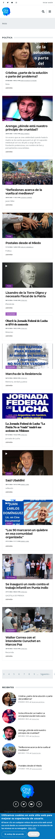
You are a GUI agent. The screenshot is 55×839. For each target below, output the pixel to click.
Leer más (9, 88)
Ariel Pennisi (24, 134)
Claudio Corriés (26, 197)
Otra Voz (23, 300)
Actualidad (11, 314)
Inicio (4, 23)
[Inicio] (6, 11)
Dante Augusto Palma (28, 80)
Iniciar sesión (48, 2)
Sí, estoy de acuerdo (14, 834)
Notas (9, 66)
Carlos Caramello (26, 247)
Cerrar (34, 834)
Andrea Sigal (35, 719)
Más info (32, 828)
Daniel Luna (24, 484)
